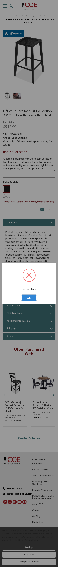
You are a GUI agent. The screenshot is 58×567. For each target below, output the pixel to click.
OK (29, 297)
